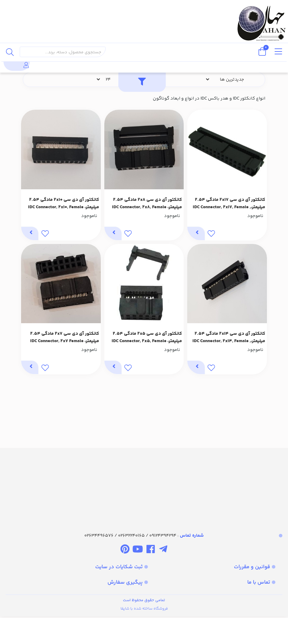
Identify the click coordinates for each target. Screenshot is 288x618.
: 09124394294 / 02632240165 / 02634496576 (144, 535)
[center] (9, 52)
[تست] (163, 550)
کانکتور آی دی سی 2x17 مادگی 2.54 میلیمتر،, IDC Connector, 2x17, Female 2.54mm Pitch (229, 203)
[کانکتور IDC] (144, 483)
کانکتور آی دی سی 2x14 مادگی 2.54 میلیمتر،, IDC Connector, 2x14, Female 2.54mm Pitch (228, 337)
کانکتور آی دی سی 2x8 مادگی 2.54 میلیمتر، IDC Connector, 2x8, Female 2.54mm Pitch (147, 203)
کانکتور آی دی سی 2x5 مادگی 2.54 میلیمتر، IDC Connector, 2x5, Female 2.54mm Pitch (147, 337)
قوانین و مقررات (252, 567)
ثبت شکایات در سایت (119, 567)
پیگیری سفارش (125, 582)
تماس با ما (258, 582)
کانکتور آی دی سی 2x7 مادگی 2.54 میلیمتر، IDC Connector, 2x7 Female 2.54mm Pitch (64, 337)
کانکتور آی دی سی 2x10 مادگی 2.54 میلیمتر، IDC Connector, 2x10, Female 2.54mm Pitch (63, 203)
